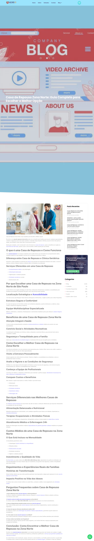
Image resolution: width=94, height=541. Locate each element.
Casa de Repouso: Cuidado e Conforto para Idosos (75, 225)
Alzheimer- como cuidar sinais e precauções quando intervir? (75, 219)
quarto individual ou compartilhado (24, 443)
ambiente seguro (41, 539)
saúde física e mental (54, 419)
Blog (59, 2)
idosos (29, 261)
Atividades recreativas (14, 277)
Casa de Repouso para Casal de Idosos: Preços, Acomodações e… (75, 246)
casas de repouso (40, 245)
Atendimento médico (14, 390)
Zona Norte (10, 460)
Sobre (39, 2)
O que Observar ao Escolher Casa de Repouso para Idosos (75, 212)
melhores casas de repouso (14, 403)
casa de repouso (13, 253)
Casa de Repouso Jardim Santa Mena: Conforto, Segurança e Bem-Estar (74, 239)
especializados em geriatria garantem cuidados (39, 425)
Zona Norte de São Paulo (12, 246)
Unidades (46, 2)
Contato (53, 2)
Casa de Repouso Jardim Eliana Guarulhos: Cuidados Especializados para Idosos (75, 232)
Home (34, 2)
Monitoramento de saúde (15, 448)
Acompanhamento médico (15, 269)
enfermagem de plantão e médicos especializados (31, 510)
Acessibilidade (39, 294)
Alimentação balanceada (15, 272)
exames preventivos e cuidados (35, 324)
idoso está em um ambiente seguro (20, 339)
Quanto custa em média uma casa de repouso (18, 499)
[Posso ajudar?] (89, 536)
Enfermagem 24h (13, 393)
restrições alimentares (11, 413)
